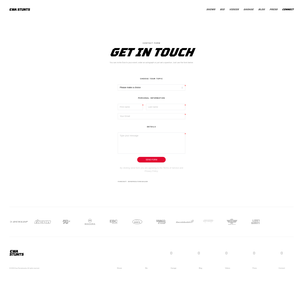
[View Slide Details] (18, 221)
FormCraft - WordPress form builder (133, 181)
